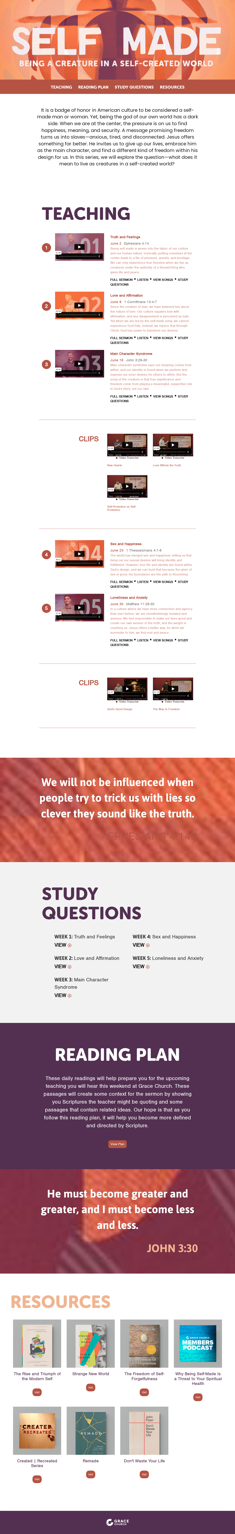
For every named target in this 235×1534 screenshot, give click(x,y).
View (61, 945)
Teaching (61, 87)
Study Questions (134, 87)
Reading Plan (93, 87)
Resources (172, 87)
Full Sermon (121, 280)
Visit (37, 1392)
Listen (142, 280)
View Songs (163, 280)
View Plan (117, 1144)
